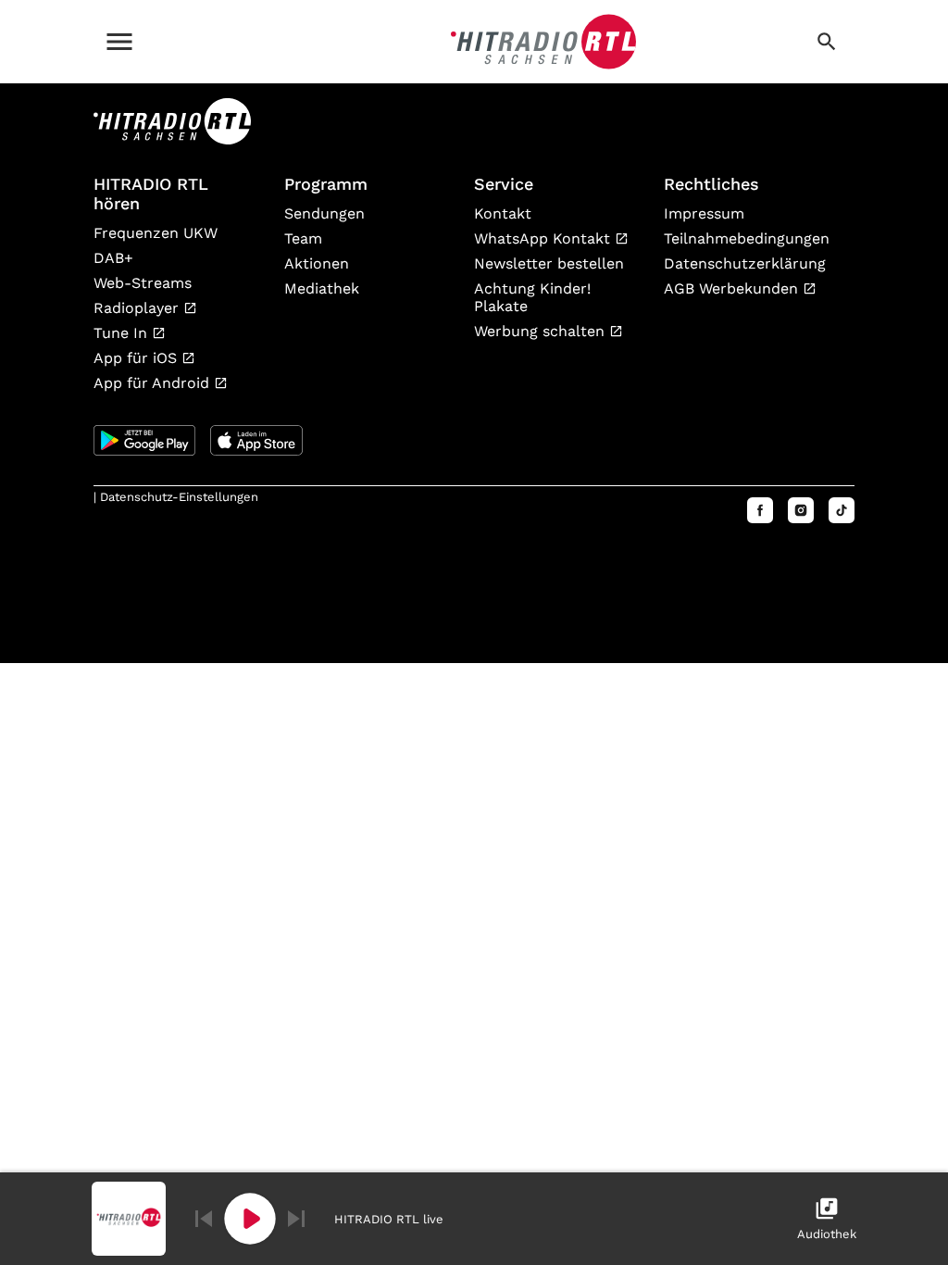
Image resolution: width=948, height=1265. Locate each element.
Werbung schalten (541, 331)
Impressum (704, 213)
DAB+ (113, 258)
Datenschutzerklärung (744, 263)
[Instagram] (801, 510)
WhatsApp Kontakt (544, 238)
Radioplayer (138, 308)
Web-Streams (143, 283)
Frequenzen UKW (156, 233)
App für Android (154, 383)
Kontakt (502, 213)
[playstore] (144, 440)
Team (303, 238)
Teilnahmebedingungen (744, 238)
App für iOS (137, 358)
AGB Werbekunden (733, 288)
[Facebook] (760, 510)
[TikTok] (841, 510)
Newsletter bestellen (549, 263)
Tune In (123, 333)
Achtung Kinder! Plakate (532, 297)
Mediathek (321, 288)
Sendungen (324, 213)
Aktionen (316, 263)
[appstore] (256, 440)
